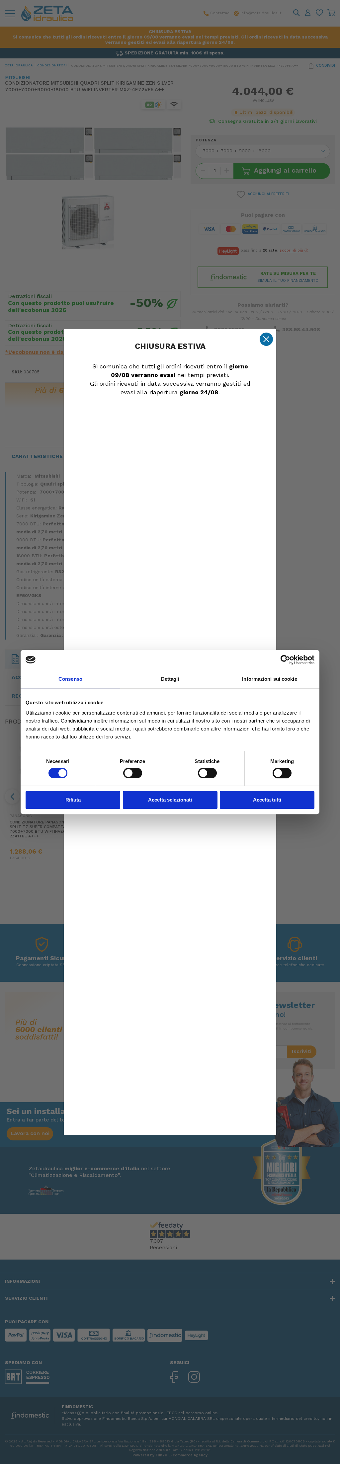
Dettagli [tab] (170, 679)
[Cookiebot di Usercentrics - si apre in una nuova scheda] (285, 660)
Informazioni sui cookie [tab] (269, 679)
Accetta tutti (267, 800)
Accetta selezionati (170, 800)
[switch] (132, 773)
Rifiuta (73, 800)
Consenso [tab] (70, 679)
